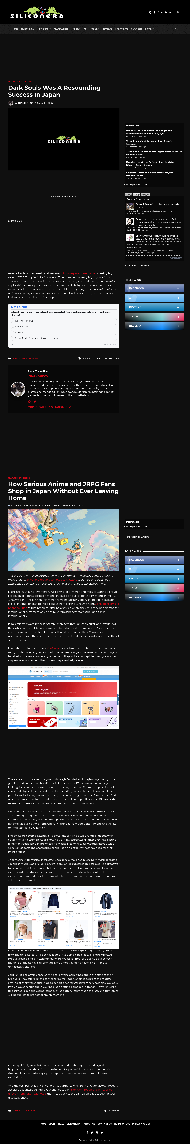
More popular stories (137, 184)
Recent (136, 195)
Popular (145, 195)
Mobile (94, 29)
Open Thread (57, 1124)
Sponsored (24, 478)
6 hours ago (149, 253)
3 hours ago (143, 230)
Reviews (107, 29)
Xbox (76, 29)
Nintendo (43, 29)
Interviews (121, 29)
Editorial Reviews (24, 321)
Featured (13, 478)
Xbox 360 (27, 82)
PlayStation (61, 29)
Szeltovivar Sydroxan (147, 235)
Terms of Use (122, 1124)
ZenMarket (54, 648)
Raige (139, 219)
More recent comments (137, 265)
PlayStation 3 (15, 82)
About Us (89, 1124)
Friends (19, 332)
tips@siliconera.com (100, 1140)
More (148, 29)
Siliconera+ (28, 29)
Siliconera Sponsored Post (53, 505)
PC (85, 29)
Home (15, 29)
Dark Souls (88, 358)
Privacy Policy (141, 1124)
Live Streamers (23, 326)
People (128, 195)
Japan (98, 358)
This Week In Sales (111, 358)
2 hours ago (140, 213)
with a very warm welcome (78, 273)
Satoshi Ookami (144, 204)
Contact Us (105, 1124)
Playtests (136, 29)
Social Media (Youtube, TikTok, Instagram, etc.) (39, 338)
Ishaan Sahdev (25, 103)
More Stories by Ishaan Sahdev (49, 407)
